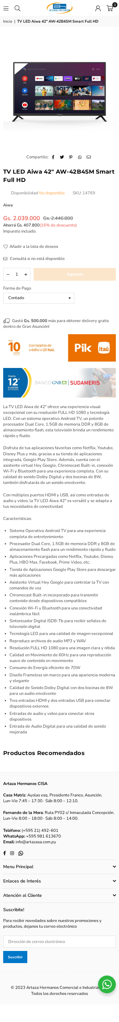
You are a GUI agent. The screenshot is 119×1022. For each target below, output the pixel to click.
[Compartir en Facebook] (53, 157)
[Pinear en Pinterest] (71, 157)
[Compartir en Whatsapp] (79, 157)
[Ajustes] (98, 8)
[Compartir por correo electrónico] (88, 157)
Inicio (7, 21)
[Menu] (6, 8)
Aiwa (8, 205)
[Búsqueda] (17, 8)
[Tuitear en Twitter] (62, 157)
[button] (110, 8)
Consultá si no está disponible (37, 259)
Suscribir (15, 957)
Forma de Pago (17, 288)
